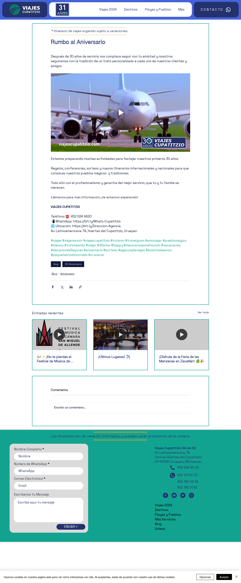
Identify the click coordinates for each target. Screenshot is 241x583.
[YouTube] (174, 495)
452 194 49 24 (187, 482)
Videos (160, 529)
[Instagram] (191, 495)
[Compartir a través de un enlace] (80, 287)
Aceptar (224, 577)
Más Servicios (165, 519)
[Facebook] (165, 495)
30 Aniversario (73, 264)
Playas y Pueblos (168, 515)
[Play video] (120, 112)
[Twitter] (182, 495)
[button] (106, 9)
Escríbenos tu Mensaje (31, 494)
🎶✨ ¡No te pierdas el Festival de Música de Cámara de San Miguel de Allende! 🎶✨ (57, 359)
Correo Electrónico (28, 478)
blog (55, 264)
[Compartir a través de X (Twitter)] (62, 287)
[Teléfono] (172, 467)
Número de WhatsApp (30, 464)
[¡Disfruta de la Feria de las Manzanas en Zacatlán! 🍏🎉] (182, 335)
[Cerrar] (236, 577)
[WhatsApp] (172, 475)
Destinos (162, 510)
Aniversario (67, 273)
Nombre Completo (28, 449)
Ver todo (203, 312)
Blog (54, 273)
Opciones (205, 577)
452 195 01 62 (187, 487)
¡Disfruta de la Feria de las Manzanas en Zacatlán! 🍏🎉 (181, 359)
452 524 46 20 (188, 467)
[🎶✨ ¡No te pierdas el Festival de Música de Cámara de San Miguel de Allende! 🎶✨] (59, 335)
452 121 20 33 (187, 475)
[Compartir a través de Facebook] (52, 287)
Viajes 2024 (163, 505)
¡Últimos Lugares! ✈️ (114, 357)
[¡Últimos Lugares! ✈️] (121, 335)
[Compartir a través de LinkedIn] (71, 287)
